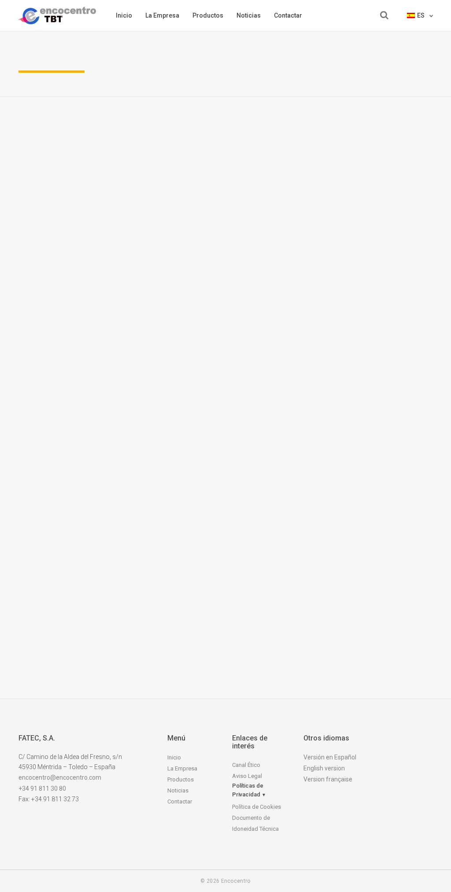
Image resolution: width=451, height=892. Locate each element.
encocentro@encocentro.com (59, 777)
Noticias (249, 15)
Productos (207, 15)
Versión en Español (329, 757)
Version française (327, 779)
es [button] (421, 15)
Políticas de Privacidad (249, 790)
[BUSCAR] (384, 15)
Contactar (288, 15)
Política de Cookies (256, 806)
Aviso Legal (247, 776)
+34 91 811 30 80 (42, 788)
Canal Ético (246, 765)
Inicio (124, 15)
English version (324, 768)
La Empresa (162, 15)
